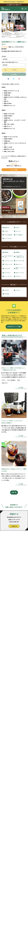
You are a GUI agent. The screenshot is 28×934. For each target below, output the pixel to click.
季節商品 (6, 252)
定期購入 (18, 252)
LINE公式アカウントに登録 (14, 326)
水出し (18, 380)
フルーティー (18, 231)
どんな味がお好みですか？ (13, 222)
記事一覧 (14, 492)
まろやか (17, 227)
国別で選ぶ (13, 284)
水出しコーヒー (19, 264)
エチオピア (6, 290)
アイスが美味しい (19, 234)
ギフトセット (18, 276)
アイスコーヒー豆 (8, 264)
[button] (5, 47)
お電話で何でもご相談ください (14, 5)
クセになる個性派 (8, 234)
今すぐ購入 (14, 74)
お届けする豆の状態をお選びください (10, 62)
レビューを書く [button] (14, 170)
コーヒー (3, 380)
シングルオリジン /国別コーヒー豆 (20, 256)
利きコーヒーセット (20, 272)
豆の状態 (4, 56)
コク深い (6, 231)
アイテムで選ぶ (13, 246)
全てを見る (6, 293)
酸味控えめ (6, 227)
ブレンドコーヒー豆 (8, 260)
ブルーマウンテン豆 (20, 260)
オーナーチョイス (8, 238)
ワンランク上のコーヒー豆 (8, 256)
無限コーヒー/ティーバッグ (20, 268)
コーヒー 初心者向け (11, 380)
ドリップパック (7, 272)
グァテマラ (18, 290)
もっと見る (21, 387)
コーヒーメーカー (8, 276)
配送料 (5, 51)
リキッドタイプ (7, 268)
